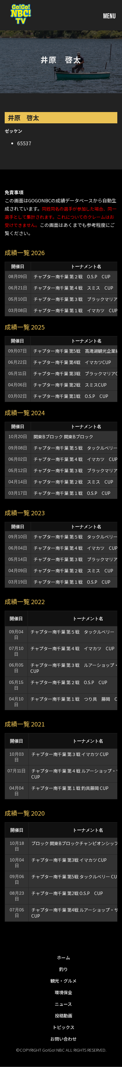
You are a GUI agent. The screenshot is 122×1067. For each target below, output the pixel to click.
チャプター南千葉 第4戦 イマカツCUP (72, 362)
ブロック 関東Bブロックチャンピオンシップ (75, 843)
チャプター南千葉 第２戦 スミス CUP (73, 482)
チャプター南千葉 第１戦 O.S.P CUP (71, 493)
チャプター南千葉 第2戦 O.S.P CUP (67, 893)
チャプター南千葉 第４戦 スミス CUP (73, 288)
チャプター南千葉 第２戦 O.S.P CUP (71, 276)
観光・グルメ (63, 981)
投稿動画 (63, 1015)
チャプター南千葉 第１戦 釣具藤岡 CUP (70, 788)
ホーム (63, 957)
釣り (63, 969)
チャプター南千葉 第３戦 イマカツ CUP (70, 754)
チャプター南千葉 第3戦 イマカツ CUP (69, 860)
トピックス (63, 1027)
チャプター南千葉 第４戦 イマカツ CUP (75, 459)
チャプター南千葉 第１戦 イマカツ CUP (75, 310)
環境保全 (63, 992)
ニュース (63, 1004)
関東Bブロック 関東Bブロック (63, 436)
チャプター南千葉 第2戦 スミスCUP (70, 385)
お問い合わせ (63, 1039)
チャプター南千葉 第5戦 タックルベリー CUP (75, 876)
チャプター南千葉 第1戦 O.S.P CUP (70, 396)
